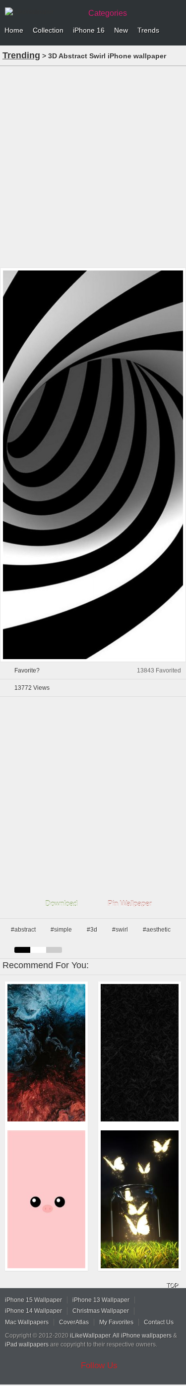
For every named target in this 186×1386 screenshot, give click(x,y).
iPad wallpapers (27, 1344)
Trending (21, 55)
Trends (148, 30)
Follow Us (99, 1365)
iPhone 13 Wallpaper (100, 1300)
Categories (107, 13)
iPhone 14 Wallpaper (33, 1310)
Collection (48, 30)
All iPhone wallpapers (142, 1335)
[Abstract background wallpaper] (140, 1053)
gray (54, 950)
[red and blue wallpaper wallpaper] (46, 1053)
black (22, 950)
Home (13, 30)
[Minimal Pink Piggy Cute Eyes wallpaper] (46, 1199)
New (121, 30)
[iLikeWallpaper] (42, 11)
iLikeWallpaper (90, 1335)
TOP (172, 1285)
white (38, 950)
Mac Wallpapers (27, 1322)
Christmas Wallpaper (100, 1310)
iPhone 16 (89, 30)
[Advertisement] (93, 166)
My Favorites (116, 1322)
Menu (176, 31)
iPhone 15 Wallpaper (33, 1300)
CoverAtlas (74, 1322)
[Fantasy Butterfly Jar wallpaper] (140, 1199)
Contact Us (159, 1322)
